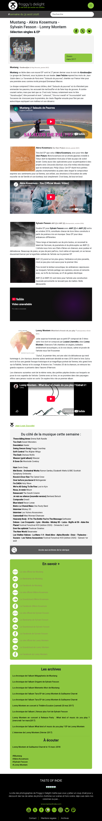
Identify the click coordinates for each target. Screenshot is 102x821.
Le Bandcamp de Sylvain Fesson (34, 620)
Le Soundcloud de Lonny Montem (34, 647)
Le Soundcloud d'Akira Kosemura (34, 599)
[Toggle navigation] (91, 5)
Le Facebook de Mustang (31, 585)
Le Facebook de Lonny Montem (33, 654)
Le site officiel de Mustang (31, 572)
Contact (32, 818)
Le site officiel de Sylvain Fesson (34, 613)
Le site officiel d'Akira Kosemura (34, 592)
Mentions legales (48, 818)
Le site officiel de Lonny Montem (34, 640)
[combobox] (72, 14)
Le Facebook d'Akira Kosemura (33, 606)
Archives (65, 818)
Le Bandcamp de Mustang (31, 578)
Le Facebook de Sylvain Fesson (34, 633)
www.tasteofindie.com (51, 804)
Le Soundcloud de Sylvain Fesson (34, 627)
